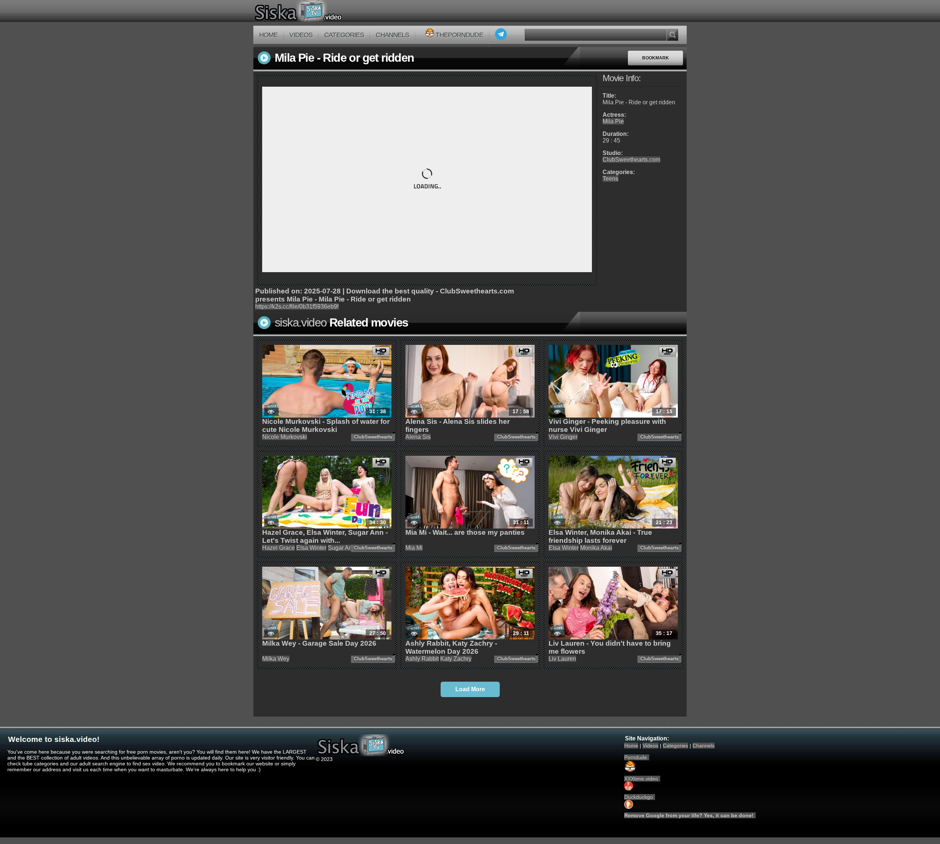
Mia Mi (414, 548)
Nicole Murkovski (284, 437)
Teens (610, 179)
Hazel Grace (278, 548)
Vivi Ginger (563, 437)
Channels (392, 35)
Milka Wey (275, 659)
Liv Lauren (562, 659)
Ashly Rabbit (422, 659)
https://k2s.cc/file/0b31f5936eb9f (297, 306)
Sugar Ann (341, 548)
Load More (470, 689)
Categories (344, 35)
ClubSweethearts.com (631, 159)
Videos (300, 35)
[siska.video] (325, 11)
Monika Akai (596, 548)
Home (268, 35)
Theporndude (459, 35)
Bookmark (655, 58)
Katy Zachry (455, 659)
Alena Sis (418, 437)
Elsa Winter (311, 548)
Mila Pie (613, 121)
